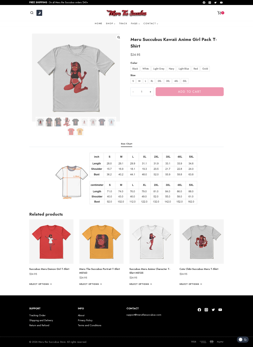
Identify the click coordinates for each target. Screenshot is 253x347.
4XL (176, 81)
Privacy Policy (85, 320)
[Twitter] (215, 2)
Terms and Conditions (89, 325)
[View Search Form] (32, 13)
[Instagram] (209, 2)
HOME (98, 23)
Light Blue (184, 68)
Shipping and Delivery (41, 320)
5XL (185, 81)
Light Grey (158, 68)
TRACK (123, 23)
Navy (171, 68)
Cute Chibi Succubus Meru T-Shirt (199, 269)
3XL (168, 81)
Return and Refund (39, 325)
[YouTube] (221, 2)
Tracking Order (37, 315)
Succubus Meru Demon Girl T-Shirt (49, 269)
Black (135, 68)
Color (133, 63)
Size (132, 75)
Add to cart (189, 91)
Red (196, 68)
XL (152, 81)
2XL (159, 81)
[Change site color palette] (39, 13)
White (145, 68)
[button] (118, 37)
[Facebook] (204, 2)
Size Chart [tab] (126, 143)
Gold (205, 68)
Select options (39, 284)
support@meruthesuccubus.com (143, 314)
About (81, 315)
